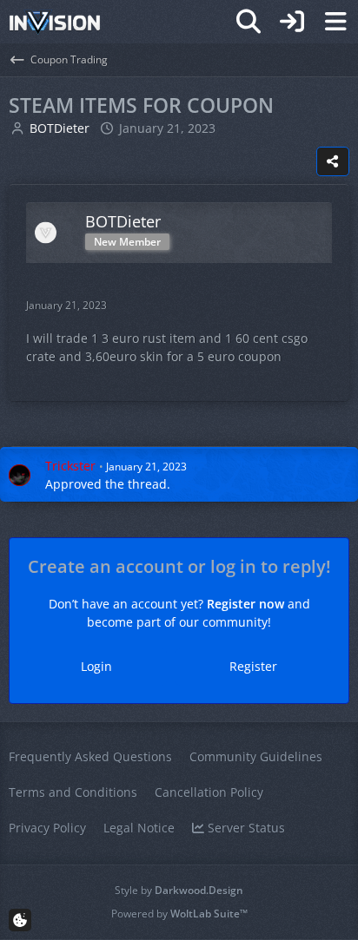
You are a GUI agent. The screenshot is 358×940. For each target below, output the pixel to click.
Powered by (179, 913)
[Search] (248, 21)
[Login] (292, 21)
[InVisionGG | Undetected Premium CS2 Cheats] (54, 21)
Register (253, 666)
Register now (245, 603)
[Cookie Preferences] (20, 920)
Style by (179, 890)
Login (96, 666)
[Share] (332, 161)
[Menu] (335, 21)
